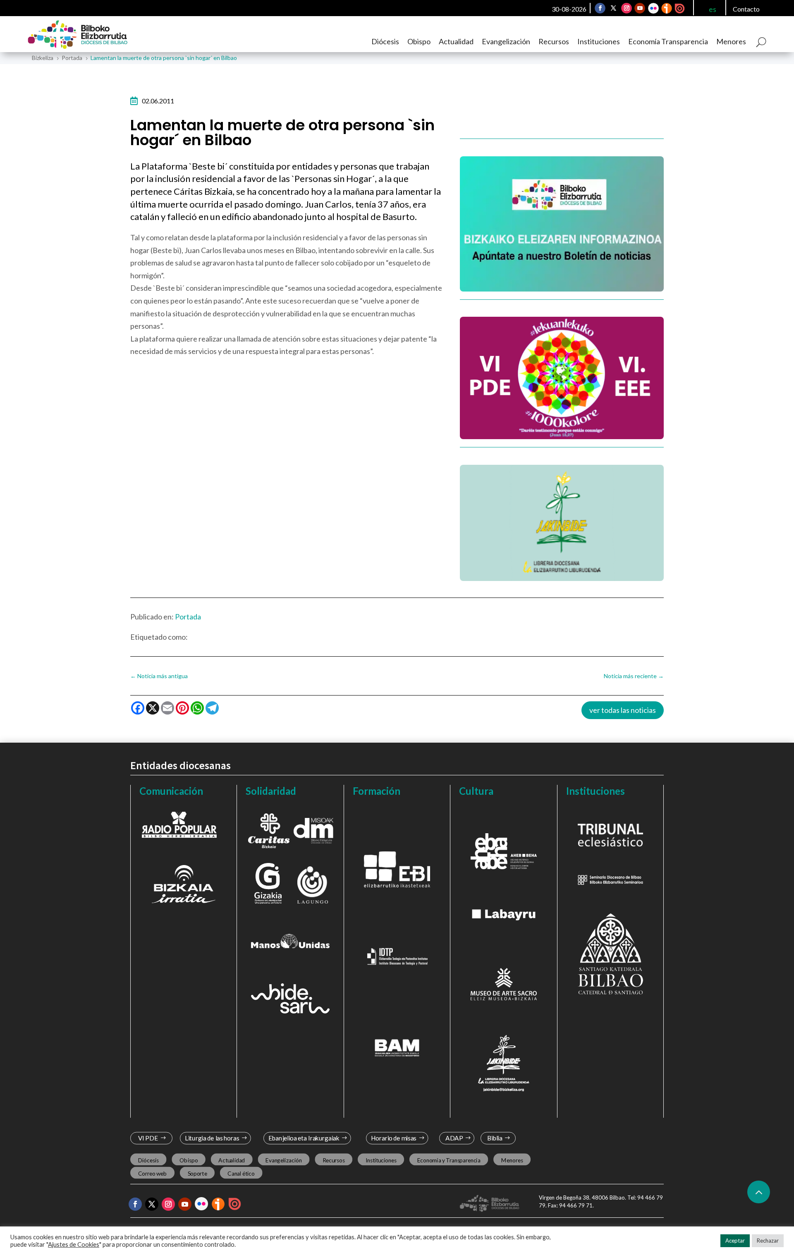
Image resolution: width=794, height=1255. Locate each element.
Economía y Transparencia (449, 1160)
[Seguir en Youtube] (639, 8)
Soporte (197, 1173)
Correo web (152, 1173)
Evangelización (506, 41)
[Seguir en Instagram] (626, 8)
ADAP (454, 1138)
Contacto (746, 9)
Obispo (418, 41)
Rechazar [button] (768, 1240)
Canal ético (240, 1173)
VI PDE (148, 1138)
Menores (731, 41)
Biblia (494, 1138)
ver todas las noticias (622, 710)
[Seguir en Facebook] (600, 8)
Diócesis (385, 41)
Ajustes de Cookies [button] (73, 1244)
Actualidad (456, 41)
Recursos (553, 41)
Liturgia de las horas (212, 1138)
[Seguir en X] (613, 8)
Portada (188, 616)
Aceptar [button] (735, 1240)
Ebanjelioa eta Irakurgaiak (303, 1138)
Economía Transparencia (668, 41)
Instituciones (598, 41)
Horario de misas (394, 1138)
